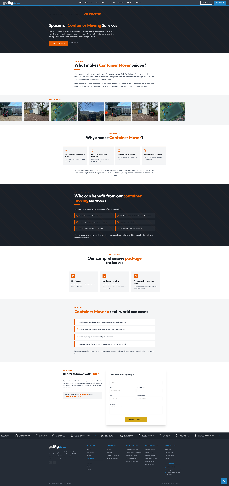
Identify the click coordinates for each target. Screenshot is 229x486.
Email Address (141, 388)
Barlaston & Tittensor (113, 455)
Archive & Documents (132, 461)
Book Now (220, 2)
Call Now (206, 2)
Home (80, 2)
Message (112, 404)
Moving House (149, 452)
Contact (138, 2)
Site (111, 395)
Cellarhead (90, 452)
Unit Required (141, 395)
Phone (111, 388)
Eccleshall (109, 452)
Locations (100, 2)
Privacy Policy (165, 483)
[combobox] (122, 399)
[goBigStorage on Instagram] (54, 462)
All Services (168, 449)
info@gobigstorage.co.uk (73, 396)
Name (111, 380)
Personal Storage (150, 449)
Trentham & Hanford (112, 458)
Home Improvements (151, 458)
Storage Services (116, 2)
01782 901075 (75, 43)
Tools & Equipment (131, 458)
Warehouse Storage (131, 455)
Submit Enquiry (135, 419)
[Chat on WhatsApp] (224, 481)
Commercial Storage (132, 449)
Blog (129, 2)
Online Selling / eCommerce (134, 452)
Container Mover (169, 455)
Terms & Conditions (175, 483)
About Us (88, 2)
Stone (89, 455)
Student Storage (150, 461)
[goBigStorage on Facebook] (50, 462)
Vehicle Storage (149, 464)
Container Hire (169, 452)
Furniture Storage (150, 455)
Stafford (109, 449)
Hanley (89, 449)
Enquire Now (57, 43)
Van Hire (167, 458)
